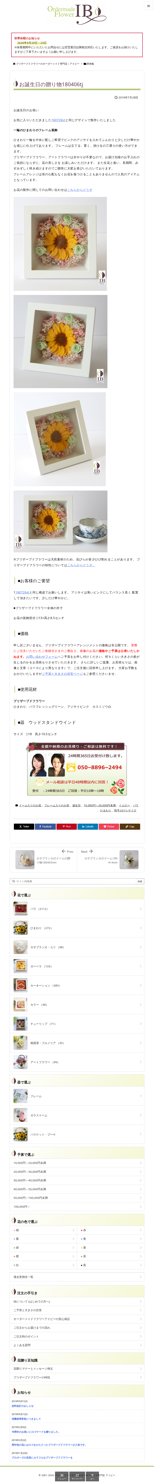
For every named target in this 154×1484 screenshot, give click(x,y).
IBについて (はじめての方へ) (32, 1301)
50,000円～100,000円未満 (31, 1198)
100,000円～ (22, 1206)
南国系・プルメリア (47, 1043)
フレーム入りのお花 (57, 805)
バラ (136, 805)
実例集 (90, 63)
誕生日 (76, 805)
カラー (38, 1004)
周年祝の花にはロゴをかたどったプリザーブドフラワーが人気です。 (49, 1444)
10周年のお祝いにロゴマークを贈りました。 (36, 1431)
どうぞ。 (89, 565)
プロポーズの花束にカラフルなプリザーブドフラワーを (42, 1457)
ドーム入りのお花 (30, 805)
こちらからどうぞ (79, 190)
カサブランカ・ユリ (47, 947)
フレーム (35, 1096)
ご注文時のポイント (26, 1336)
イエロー (124, 805)
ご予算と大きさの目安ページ (62, 674)
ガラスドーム (37, 1115)
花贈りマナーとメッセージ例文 (33, 1368)
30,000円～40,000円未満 (30, 1180)
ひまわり (105, 810)
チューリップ (42, 1024)
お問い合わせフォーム (42, 657)
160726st (58, 120)
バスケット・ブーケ (42, 1134)
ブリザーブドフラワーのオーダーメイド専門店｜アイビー (47, 63)
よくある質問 (22, 1345)
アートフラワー (44, 1062)
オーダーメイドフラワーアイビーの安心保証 (42, 1319)
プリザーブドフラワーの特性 (32, 1377)
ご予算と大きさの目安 (28, 1310)
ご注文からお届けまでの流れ (32, 1327)
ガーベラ (40, 966)
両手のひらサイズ (125, 810)
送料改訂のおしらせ (23, 1406)
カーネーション (45, 985)
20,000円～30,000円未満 (30, 1171)
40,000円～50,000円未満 (30, 1189)
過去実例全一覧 (23, 1277)
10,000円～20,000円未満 (100, 805)
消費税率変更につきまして (26, 1418)
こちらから (75, 565)
